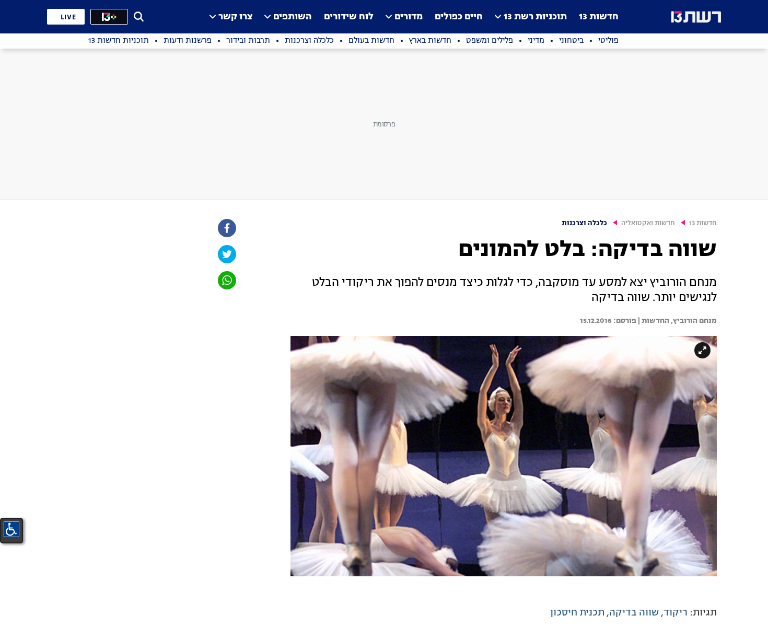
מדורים (408, 17)
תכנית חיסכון (577, 613)
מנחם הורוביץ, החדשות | (676, 321)
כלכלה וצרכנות (584, 223)
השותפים (292, 17)
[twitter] (226, 254)
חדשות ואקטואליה (648, 223)
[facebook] (226, 228)
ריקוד (676, 613)
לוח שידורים (349, 17)
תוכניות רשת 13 (535, 17)
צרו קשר (235, 17)
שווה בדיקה (634, 613)
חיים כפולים (459, 17)
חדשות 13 (599, 17)
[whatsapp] (226, 280)
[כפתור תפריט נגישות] (11, 529)
